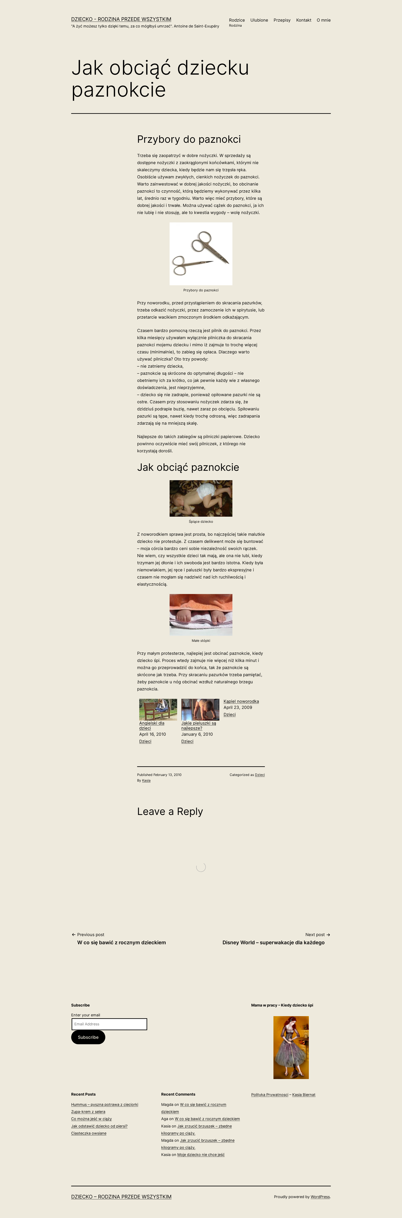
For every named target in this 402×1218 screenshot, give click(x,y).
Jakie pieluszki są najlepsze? (198, 726)
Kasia (146, 780)
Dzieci (145, 741)
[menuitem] (158, 722)
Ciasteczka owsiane (88, 1133)
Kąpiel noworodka (241, 701)
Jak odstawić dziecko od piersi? (99, 1126)
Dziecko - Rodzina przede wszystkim (121, 19)
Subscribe (88, 1037)
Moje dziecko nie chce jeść (201, 1154)
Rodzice (237, 22)
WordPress (320, 1197)
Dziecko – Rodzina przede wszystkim (121, 1197)
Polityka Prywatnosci (269, 1094)
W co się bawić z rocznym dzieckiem (207, 1119)
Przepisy (282, 20)
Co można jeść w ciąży (91, 1119)
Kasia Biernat (304, 1094)
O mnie (324, 20)
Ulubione (259, 20)
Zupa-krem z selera (88, 1111)
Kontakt (303, 20)
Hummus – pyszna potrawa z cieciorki (104, 1104)
